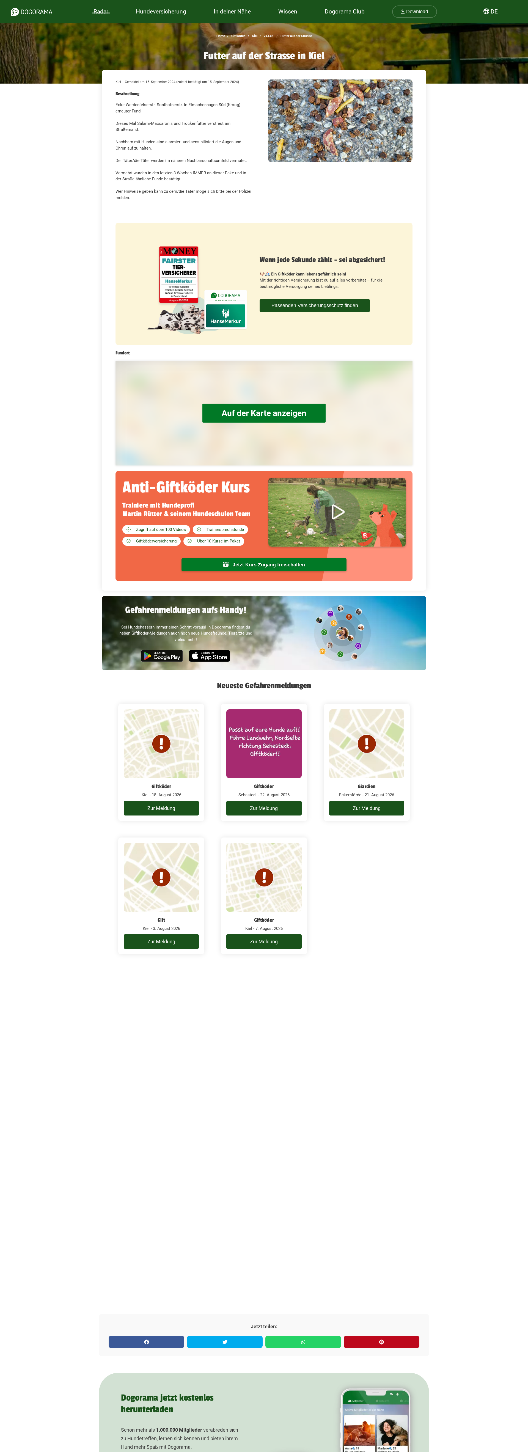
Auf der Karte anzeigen (264, 413)
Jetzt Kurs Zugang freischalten (268, 564)
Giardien (367, 786)
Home (220, 36)
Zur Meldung (161, 808)
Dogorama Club (345, 11)
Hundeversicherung (161, 11)
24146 (268, 36)
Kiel (254, 36)
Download (416, 11)
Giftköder (237, 36)
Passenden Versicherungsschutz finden (314, 305)
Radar (101, 11)
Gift (161, 920)
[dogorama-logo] (31, 12)
